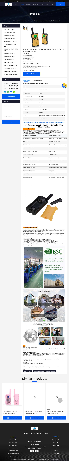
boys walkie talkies (27, 371)
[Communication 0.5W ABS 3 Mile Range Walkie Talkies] (56, 397)
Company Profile (55, 439)
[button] (8, 400)
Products (22, 4)
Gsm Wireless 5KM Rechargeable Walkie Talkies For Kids (33, 412)
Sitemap (56, 450)
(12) (9, 53)
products (8, 20)
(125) (9, 29)
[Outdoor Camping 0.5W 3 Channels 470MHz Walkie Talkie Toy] (12, 397)
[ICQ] (14, 92)
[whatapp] (8, 92)
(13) (10, 45)
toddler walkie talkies (50, 371)
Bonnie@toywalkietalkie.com (47, 0)
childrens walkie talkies (39, 371)
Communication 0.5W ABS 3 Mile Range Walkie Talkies (55, 412)
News (56, 447)
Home (16, 4)
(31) (9, 56)
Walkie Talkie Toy (15, 20)
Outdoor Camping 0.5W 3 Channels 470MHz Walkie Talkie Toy (11, 412)
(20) (11, 50)
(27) (10, 41)
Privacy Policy (56, 453)
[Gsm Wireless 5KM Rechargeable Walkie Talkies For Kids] (34, 397)
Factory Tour (55, 442)
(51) (9, 35)
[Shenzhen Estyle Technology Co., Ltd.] (8, 4)
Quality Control (56, 445)
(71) (9, 32)
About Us (28, 4)
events (41, 4)
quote (60, 4)
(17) (10, 71)
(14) (10, 65)
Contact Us (35, 4)
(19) (10, 68)
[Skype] (5, 92)
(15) (10, 38)
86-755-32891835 (61, 0)
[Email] (11, 92)
